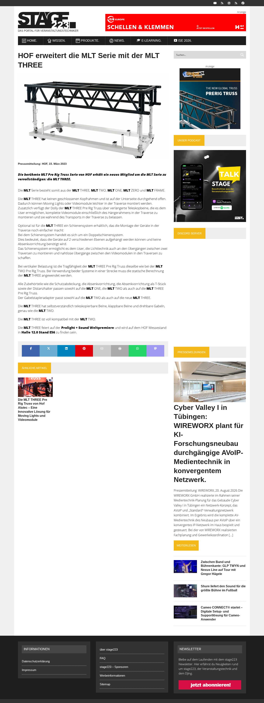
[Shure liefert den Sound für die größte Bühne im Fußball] (185, 594)
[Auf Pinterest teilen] (84, 349)
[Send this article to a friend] (102, 349)
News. (119, 40)
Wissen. (59, 40)
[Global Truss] (210, 98)
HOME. (32, 40)
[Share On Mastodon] (155, 349)
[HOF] (171, 22)
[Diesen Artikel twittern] (48, 349)
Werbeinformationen (112, 675)
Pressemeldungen (191, 352)
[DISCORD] (222, 2)
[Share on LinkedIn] (66, 349)
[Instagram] (229, 2)
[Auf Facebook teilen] (31, 349)
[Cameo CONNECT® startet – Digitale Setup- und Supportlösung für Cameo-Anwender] (185, 616)
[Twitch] (236, 2)
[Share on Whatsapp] (137, 349)
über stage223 (109, 649)
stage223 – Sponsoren (114, 666)
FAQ (103, 658)
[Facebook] (243, 2)
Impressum (29, 670)
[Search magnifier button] (242, 54)
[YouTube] (215, 2)
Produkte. (90, 40)
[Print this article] (120, 349)
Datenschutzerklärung (36, 661)
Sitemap (105, 684)
